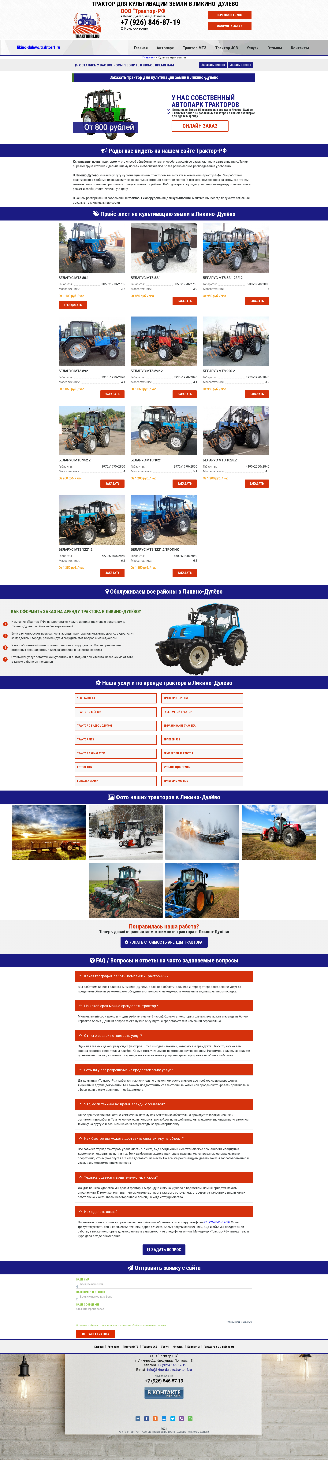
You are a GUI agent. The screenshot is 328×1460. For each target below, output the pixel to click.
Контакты (300, 47)
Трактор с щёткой (89, 711)
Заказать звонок (213, 65)
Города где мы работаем (219, 1346)
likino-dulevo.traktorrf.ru (38, 47)
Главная (141, 47)
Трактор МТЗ (194, 47)
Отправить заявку (95, 1334)
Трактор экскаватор (91, 753)
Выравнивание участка (180, 725)
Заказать (184, 301)
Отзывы (274, 47)
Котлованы (84, 767)
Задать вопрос (240, 65)
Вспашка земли (87, 781)
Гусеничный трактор (178, 711)
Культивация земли (177, 767)
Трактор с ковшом (176, 781)
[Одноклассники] (155, 1418)
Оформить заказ (229, 26)
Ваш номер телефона (90, 1292)
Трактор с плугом (176, 698)
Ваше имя (82, 1279)
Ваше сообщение (87, 1304)
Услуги (253, 47)
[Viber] (181, 1418)
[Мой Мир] (164, 1418)
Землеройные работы (178, 753)
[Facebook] (146, 1418)
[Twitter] (172, 1418)
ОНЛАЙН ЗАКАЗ (200, 126)
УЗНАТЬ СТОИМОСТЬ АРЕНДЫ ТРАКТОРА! (165, 942)
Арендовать (73, 305)
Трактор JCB (226, 47)
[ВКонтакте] (138, 1418)
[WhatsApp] (190, 1418)
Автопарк (165, 47)
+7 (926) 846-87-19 (150, 22)
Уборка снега (86, 698)
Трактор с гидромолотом (94, 725)
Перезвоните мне (229, 15)
